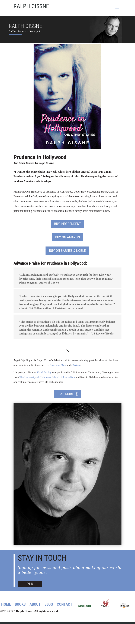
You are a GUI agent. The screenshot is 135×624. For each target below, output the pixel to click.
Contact (64, 605)
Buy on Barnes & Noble (67, 250)
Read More (65, 394)
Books (20, 605)
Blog (48, 605)
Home (6, 605)
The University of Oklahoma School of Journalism (47, 377)
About (35, 605)
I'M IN (30, 583)
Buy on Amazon (67, 237)
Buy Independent (67, 224)
